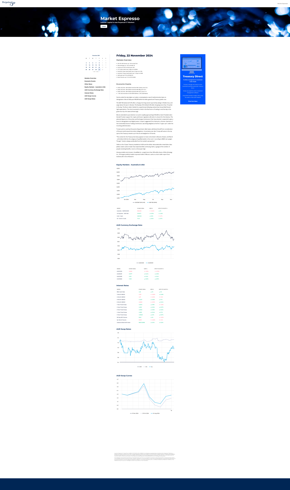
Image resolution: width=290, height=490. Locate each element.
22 (99, 67)
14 (96, 65)
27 (92, 69)
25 (86, 69)
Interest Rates (89, 93)
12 (89, 65)
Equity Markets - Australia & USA (95, 87)
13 (92, 65)
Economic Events (90, 81)
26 (89, 69)
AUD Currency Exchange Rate (94, 90)
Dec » (97, 71)
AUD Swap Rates (90, 99)
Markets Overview (90, 78)
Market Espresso (282, 3)
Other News (88, 84)
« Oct (94, 71)
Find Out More (192, 101)
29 (99, 69)
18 (86, 67)
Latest (104, 26)
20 (92, 67)
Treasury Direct (193, 76)
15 (99, 65)
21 (96, 67)
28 (96, 69)
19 (89, 67)
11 (86, 65)
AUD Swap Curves (90, 96)
